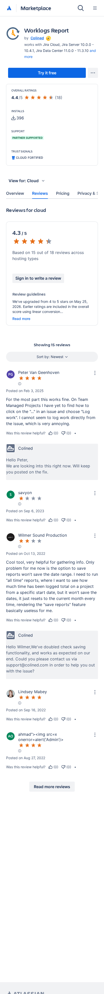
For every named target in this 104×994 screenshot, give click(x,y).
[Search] (81, 8)
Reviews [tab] (40, 193)
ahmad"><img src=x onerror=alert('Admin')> (41, 737)
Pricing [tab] (62, 193)
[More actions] (93, 73)
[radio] (53, 433)
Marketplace (35, 8)
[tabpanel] (52, 503)
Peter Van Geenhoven (38, 372)
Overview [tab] (15, 193)
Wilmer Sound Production (42, 535)
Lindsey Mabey (32, 691)
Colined (37, 38)
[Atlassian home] (9, 8)
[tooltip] (48, 38)
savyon (25, 492)
